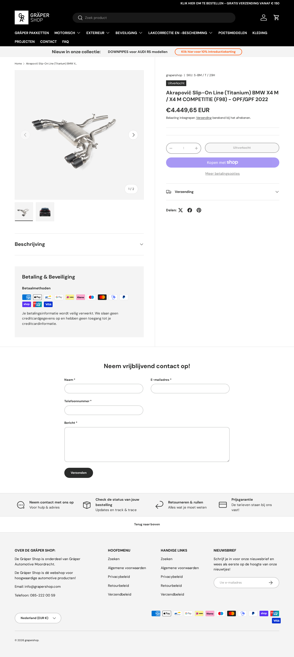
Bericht (69, 423)
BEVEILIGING (126, 33)
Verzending (204, 118)
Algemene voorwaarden (127, 568)
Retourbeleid (118, 585)
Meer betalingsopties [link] (222, 173)
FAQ (65, 41)
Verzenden (79, 473)
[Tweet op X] (180, 210)
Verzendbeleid (119, 594)
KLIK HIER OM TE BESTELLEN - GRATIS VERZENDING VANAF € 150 (230, 3)
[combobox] (154, 18)
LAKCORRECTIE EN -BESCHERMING (177, 33)
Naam (68, 380)
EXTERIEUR (95, 33)
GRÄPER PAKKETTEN (32, 33)
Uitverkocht (242, 148)
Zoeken (114, 559)
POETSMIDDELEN (232, 33)
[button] (276, 17)
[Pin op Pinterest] (199, 210)
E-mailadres (160, 380)
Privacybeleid (119, 576)
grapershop (174, 75)
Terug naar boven (147, 524)
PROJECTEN (25, 41)
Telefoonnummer (76, 401)
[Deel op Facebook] (189, 210)
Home (18, 63)
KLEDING (259, 33)
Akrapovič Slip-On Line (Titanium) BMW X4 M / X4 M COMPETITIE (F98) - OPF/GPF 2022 (52, 63)
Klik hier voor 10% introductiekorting (208, 52)
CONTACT (48, 41)
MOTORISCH (64, 33)
